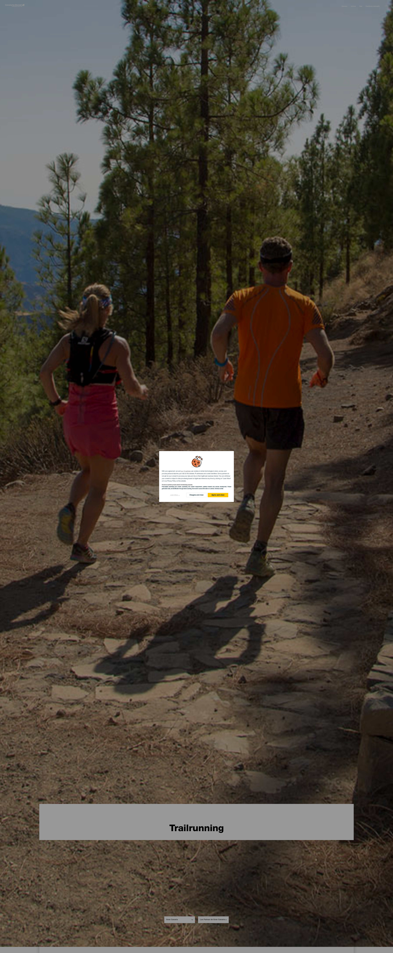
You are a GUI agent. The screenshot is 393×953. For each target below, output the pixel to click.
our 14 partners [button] (186, 471)
